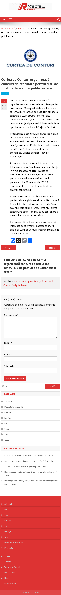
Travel (7, 439)
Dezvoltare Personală (13, 406)
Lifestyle (7, 417)
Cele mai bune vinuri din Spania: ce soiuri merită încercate (28, 455)
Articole (7, 561)
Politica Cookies (11, 572)
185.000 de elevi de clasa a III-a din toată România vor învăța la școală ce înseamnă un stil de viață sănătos (53, 247)
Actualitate (8, 401)
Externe (7, 412)
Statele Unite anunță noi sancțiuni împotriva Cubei (25, 466)
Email (8, 354)
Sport (6, 434)
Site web (9, 366)
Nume (8, 343)
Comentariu (11, 315)
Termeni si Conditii (12, 567)
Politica (7, 423)
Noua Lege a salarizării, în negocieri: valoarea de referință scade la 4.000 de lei (31, 482)
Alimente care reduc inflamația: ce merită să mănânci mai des (30, 461)
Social (21, 28)
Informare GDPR (11, 583)
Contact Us (8, 556)
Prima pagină (8, 28)
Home (7, 578)
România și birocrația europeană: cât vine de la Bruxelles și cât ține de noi (30, 473)
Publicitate (8, 547)
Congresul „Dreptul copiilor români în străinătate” (10, 247)
